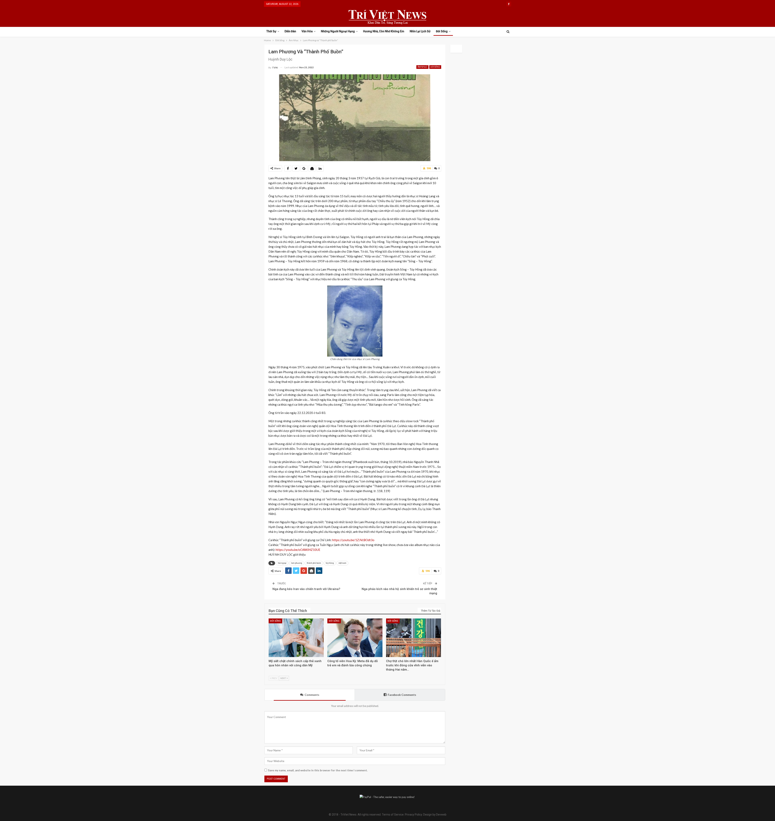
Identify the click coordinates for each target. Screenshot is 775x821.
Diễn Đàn (290, 31)
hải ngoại (282, 563)
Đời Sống (442, 31)
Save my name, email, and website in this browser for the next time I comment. (318, 770)
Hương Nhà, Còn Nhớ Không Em (383, 31)
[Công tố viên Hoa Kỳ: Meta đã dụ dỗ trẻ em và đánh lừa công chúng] (354, 637)
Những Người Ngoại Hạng (338, 31)
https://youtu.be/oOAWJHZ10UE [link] (298, 549)
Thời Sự (271, 31)
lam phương (296, 563)
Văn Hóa (307, 31)
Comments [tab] (312, 694)
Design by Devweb (434, 814)
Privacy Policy (413, 814)
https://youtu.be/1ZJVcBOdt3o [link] (353, 540)
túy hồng (330, 563)
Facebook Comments (402, 694)
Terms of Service (393, 814)
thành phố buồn (314, 563)
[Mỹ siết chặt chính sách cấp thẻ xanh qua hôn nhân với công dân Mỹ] (296, 637)
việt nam (342, 563)
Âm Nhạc (422, 67)
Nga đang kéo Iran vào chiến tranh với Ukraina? (306, 589)
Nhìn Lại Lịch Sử (420, 31)
